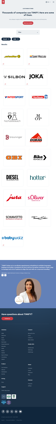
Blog (29, 374)
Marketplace (4, 371)
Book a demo (31, 339)
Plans (2, 382)
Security (3, 374)
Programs (30, 383)
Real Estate (3, 342)
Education (3, 346)
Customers (30, 372)
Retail (2, 337)
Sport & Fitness (4, 354)
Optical (3, 359)
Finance (3, 339)
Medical (3, 352)
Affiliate (30, 385)
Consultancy (4, 357)
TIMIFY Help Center (5, 390)
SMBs (2, 333)
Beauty (2, 350)
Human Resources (5, 344)
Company (30, 368)
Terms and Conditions (10, 420)
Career (29, 370)
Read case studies (28, 23)
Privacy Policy (19, 420)
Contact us (7, 318)
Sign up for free (31, 333)
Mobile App (30, 352)
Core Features (4, 367)
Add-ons (3, 369)
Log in (29, 335)
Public (2, 348)
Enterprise (3, 335)
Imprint (2, 420)
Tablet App (30, 349)
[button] (2, 275)
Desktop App (31, 347)
